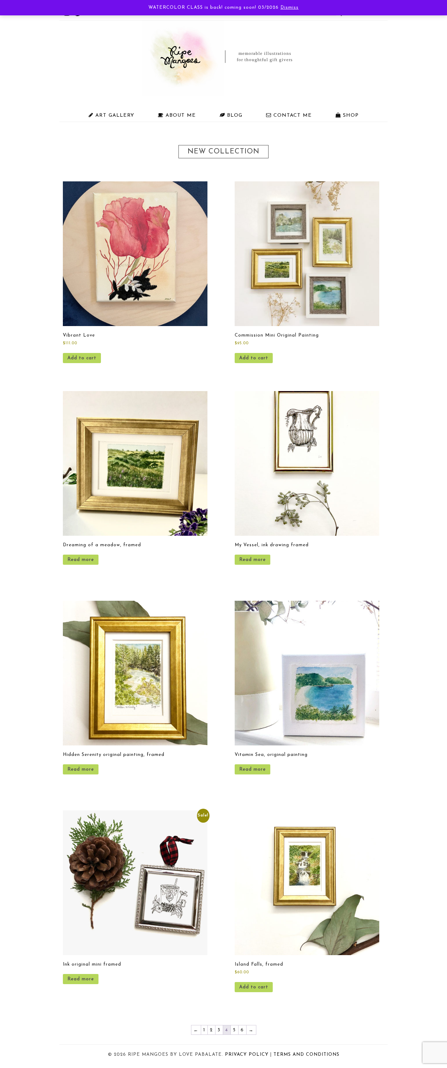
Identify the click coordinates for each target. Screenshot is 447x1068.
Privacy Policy (247, 1054)
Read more (80, 559)
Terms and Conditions (306, 1054)
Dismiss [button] (289, 7)
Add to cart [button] (81, 358)
